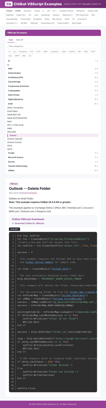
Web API (19, 40)
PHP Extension (82, 15)
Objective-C (67, 15)
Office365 (11, 132)
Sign (10, 56)
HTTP (38, 52)
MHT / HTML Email (15, 125)
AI (9, 52)
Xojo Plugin (76, 23)
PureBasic (37, 19)
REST (86, 52)
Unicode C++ (12, 23)
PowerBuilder (12, 19)
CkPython (80, 11)
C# (48, 11)
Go (30, 15)
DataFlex (10, 15)
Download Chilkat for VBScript (29, 223)
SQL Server (57, 19)
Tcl (73, 19)
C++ (54, 11)
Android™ (28, 11)
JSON (64, 52)
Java (36, 15)
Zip (30, 56)
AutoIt (37, 11)
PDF (79, 52)
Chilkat (9, 11)
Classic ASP (93, 11)
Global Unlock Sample (39, 262)
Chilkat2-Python (66, 11)
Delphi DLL (21, 15)
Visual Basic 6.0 (47, 23)
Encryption (23, 52)
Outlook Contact (14, 142)
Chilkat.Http (60, 269)
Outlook (13, 135)
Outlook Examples (28, 193)
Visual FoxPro (63, 23)
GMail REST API (13, 114)
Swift (67, 19)
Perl (93, 15)
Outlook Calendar (14, 139)
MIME (9, 128)
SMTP (17, 56)
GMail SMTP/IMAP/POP (17, 118)
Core (11, 40)
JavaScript (45, 15)
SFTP (93, 52)
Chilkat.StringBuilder (67, 298)
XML (24, 56)
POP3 (9, 146)
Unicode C (82, 19)
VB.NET (24, 23)
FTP (31, 52)
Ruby (47, 19)
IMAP (45, 52)
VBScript (34, 23)
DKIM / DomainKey (15, 108)
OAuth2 (72, 52)
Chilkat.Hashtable (73, 295)
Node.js (56, 15)
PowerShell (25, 19)
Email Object (12, 111)
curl (14, 52)
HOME (18, 11)
